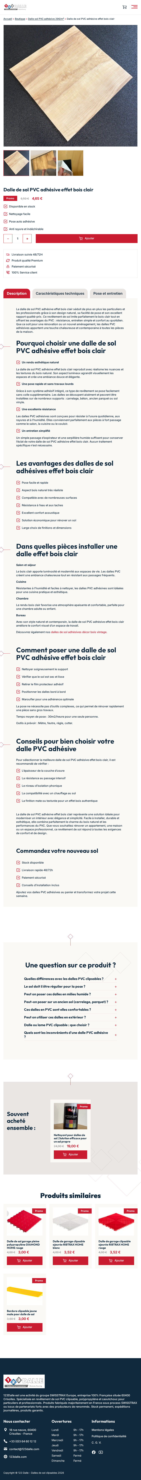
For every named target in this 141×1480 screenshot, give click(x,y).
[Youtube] (101, 1452)
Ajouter (89, 238)
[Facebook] (94, 1452)
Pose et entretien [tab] (108, 293)
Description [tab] (17, 293)
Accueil (7, 18)
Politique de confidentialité (109, 1436)
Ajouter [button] (73, 1154)
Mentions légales (103, 1430)
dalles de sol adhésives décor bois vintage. (79, 632)
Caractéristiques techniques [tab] (60, 293)
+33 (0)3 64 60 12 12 (22, 1441)
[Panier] (125, 6)
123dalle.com (18, 1456)
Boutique (20, 18)
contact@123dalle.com (24, 1449)
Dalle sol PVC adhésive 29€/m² (46, 18)
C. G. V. (96, 1442)
